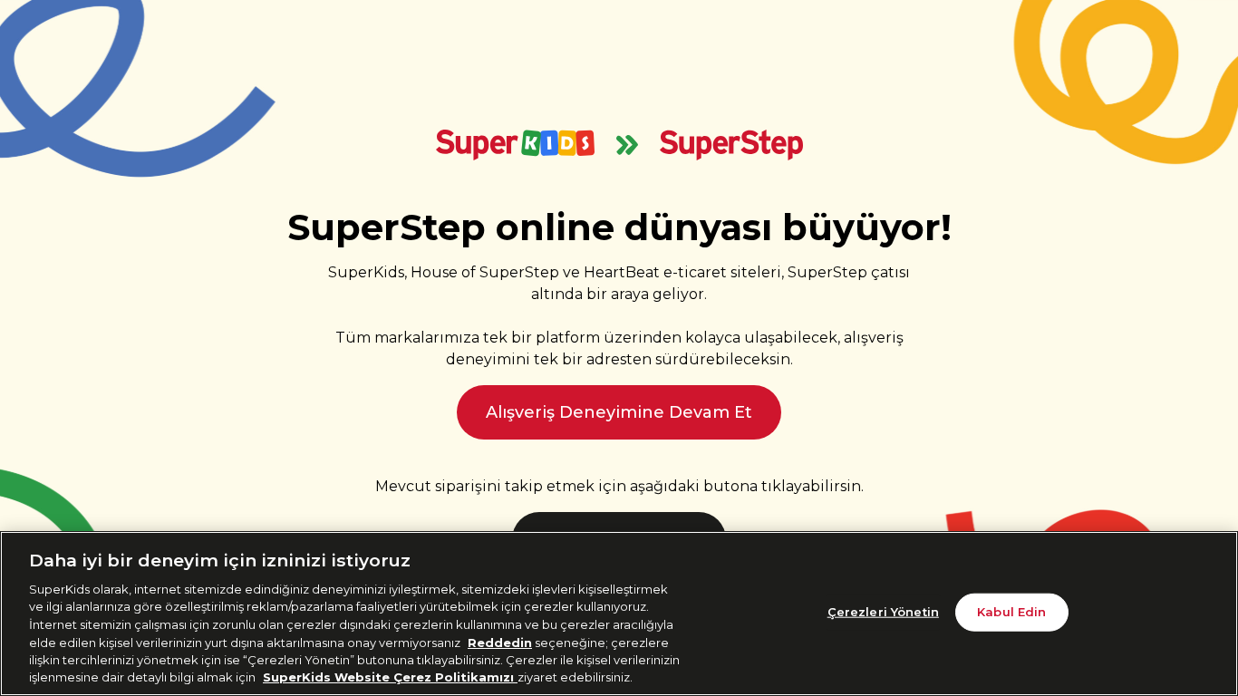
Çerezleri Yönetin (883, 611)
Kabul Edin (1011, 611)
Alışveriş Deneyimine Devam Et (619, 412)
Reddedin (500, 641)
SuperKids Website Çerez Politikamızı (390, 677)
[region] (619, 613)
